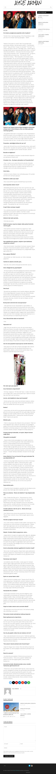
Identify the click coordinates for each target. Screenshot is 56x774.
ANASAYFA (28, 772)
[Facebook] (25, 682)
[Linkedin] (19, 682)
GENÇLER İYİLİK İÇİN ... (25, 708)
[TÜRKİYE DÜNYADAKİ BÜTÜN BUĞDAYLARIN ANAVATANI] (12, 707)
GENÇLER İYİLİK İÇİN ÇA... (44, 29)
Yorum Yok (13, 716)
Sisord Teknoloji (16, 770)
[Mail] (22, 682)
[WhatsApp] (28, 682)
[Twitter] (10, 682)
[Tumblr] (13, 682)
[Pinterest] (16, 682)
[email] (20, 688)
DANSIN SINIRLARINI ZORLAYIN (28, 703)
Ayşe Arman (15, 688)
